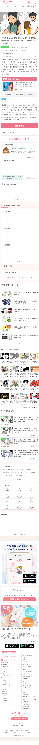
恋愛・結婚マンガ (22, 47)
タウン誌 (25, 662)
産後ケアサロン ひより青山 (29, 697)
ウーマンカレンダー (27, 685)
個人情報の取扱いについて (27, 730)
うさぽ (20, 90)
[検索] (32, 2)
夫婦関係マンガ (30, 469)
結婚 (13, 47)
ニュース (7, 6)
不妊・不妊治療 (7, 675)
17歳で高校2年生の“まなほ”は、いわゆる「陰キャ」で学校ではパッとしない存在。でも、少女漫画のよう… (25, 85)
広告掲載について (30, 733)
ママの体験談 (18, 475)
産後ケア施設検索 (7, 696)
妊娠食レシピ (6, 687)
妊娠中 (4, 669)
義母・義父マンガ (9, 472)
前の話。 (4, 99)
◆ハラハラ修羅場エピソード (11, 50)
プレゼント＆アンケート (29, 666)
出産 (5, 475)
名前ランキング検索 (27, 655)
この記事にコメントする (21, 139)
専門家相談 (5, 662)
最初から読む (19, 94)
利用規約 (15, 735)
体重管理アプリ (26, 678)
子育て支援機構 (26, 704)
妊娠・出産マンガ (9, 469)
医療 (10, 475)
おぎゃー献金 (26, 706)
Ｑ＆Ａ (4, 678)
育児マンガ (20, 469)
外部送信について (7, 733)
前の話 (9, 94)
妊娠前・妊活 (6, 666)
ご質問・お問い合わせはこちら (19, 599)
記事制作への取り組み (9, 653)
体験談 (4, 680)
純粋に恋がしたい (8, 53)
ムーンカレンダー (27, 683)
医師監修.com (26, 694)
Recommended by (27, 407)
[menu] (36, 2)
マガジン (25, 659)
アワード (25, 657)
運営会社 (18, 730)
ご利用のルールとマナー (19, 590)
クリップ (32, 177)
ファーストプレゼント (28, 671)
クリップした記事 (19, 535)
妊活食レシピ (6, 689)
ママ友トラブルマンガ (23, 472)
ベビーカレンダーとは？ (9, 730)
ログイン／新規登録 (19, 718)
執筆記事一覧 (30, 157)
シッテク (25, 690)
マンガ (14, 6)
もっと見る (18, 199)
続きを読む (19, 126)
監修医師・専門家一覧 (9, 656)
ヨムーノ (25, 692)
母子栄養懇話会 (26, 708)
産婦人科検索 (6, 698)
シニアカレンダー (27, 688)
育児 (4, 673)
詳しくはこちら (31, 642)
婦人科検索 (6, 700)
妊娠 (33, 472)
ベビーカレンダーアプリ (29, 676)
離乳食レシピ (6, 684)
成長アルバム (6, 691)
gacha (24, 50)
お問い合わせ (21, 735)
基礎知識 (5, 664)
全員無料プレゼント (27, 669)
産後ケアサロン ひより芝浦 (29, 699)
